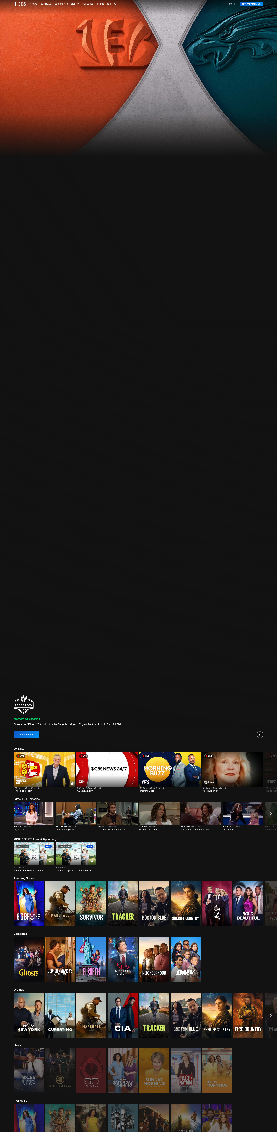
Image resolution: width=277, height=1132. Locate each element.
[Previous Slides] (7, 857)
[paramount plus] (20, 4)
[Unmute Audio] (260, 734)
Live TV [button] (75, 4)
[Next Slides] (270, 857)
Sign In (232, 4)
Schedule (87, 4)
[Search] (115, 4)
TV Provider (104, 4)
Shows (33, 4)
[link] (251, 4)
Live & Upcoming (44, 839)
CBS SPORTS (61, 4)
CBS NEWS (46, 4)
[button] (44, 774)
